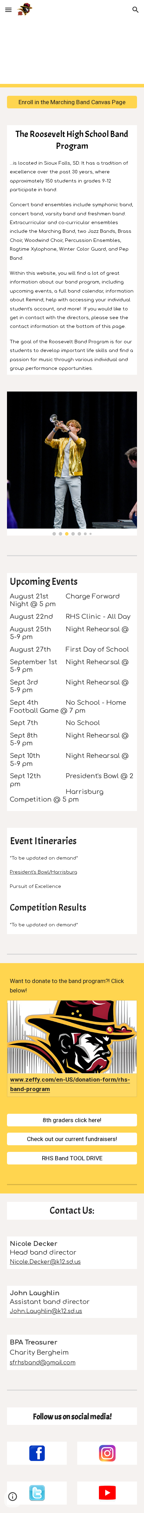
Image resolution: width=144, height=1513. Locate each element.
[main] (72, 250)
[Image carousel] (72, 464)
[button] (8, 9)
